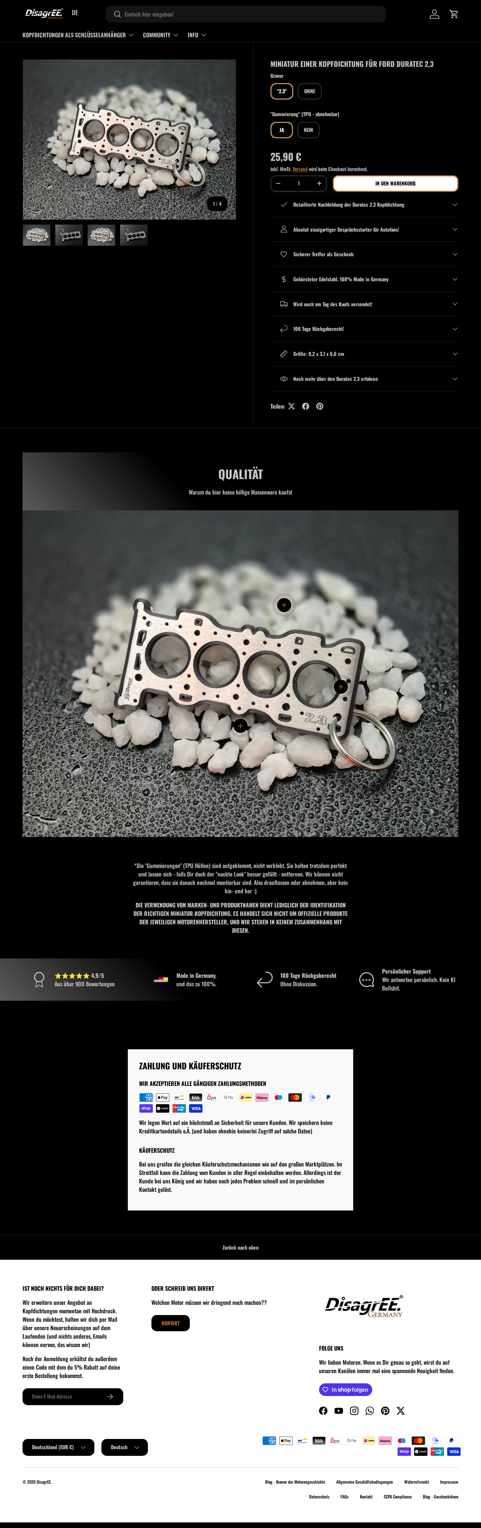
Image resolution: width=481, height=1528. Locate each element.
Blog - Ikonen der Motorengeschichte (295, 1482)
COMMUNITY (156, 35)
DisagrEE (44, 1482)
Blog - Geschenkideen (440, 1496)
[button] (454, 14)
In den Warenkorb (395, 183)
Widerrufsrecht (416, 1482)
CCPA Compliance (398, 1496)
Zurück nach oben (240, 1247)
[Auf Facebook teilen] (306, 406)
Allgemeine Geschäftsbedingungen (364, 1482)
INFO (193, 35)
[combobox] (246, 14)
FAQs (345, 1496)
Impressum (449, 1482)
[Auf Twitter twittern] (292, 406)
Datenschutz (319, 1496)
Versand (300, 168)
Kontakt (171, 1323)
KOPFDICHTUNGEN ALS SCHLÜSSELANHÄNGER (74, 35)
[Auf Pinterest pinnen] (320, 406)
